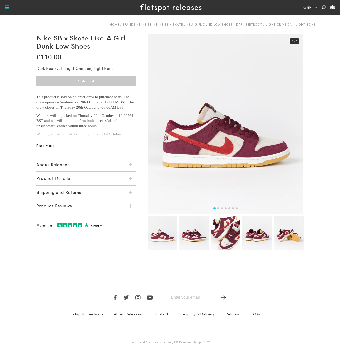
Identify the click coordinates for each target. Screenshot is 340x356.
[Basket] (332, 7)
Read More (45, 146)
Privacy (169, 342)
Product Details (53, 178)
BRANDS (129, 24)
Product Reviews (54, 205)
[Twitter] (126, 297)
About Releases (53, 164)
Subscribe (223, 297)
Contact (160, 314)
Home (114, 24)
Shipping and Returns (59, 192)
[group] (225, 124)
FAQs (255, 314)
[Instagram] (138, 297)
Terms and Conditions (145, 342)
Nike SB (145, 24)
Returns (232, 314)
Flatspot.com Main (86, 314)
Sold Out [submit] (86, 81)
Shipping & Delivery (197, 314)
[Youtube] (150, 297)
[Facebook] (115, 297)
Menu (7, 7)
